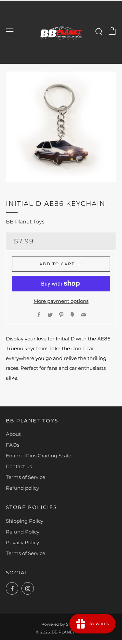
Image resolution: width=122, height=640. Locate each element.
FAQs (12, 445)
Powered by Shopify (61, 624)
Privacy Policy (22, 542)
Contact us (19, 466)
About (13, 434)
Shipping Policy (24, 521)
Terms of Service (25, 477)
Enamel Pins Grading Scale (38, 455)
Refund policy (22, 488)
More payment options (61, 301)
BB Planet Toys (25, 222)
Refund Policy (22, 532)
